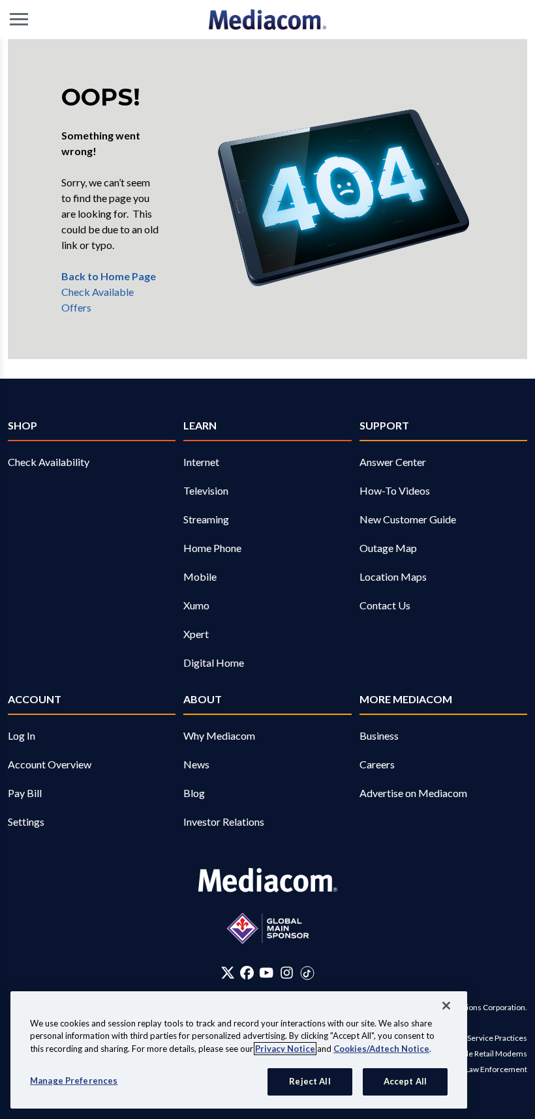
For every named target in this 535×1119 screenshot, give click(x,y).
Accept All (405, 1081)
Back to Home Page (108, 276)
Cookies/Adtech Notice (381, 1048)
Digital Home (213, 662)
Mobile (200, 576)
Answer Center (392, 462)
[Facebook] (247, 972)
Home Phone (212, 548)
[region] (238, 1050)
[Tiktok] (307, 972)
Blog (194, 793)
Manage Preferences (73, 1080)
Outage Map (388, 548)
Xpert (196, 634)
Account (34, 699)
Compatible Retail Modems (480, 1053)
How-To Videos (394, 490)
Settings (26, 821)
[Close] (446, 1005)
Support (384, 425)
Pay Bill (25, 793)
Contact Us (384, 605)
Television (205, 490)
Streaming (206, 519)
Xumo (196, 605)
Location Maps (393, 576)
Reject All (309, 1081)
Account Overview (49, 764)
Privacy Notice (285, 1048)
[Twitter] (228, 972)
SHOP (22, 425)
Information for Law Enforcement (468, 1069)
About (202, 699)
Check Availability (48, 462)
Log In (21, 735)
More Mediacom (405, 699)
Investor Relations (223, 821)
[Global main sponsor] (267, 928)
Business (379, 735)
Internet (201, 462)
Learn (200, 425)
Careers (377, 764)
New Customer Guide (407, 519)
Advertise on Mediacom (413, 793)
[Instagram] (287, 972)
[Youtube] (266, 972)
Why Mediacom (219, 735)
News (196, 764)
